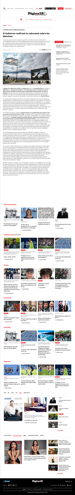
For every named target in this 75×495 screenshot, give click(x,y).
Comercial (67, 481)
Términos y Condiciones (47, 489)
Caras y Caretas (7, 435)
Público (42, 435)
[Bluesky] (13, 485)
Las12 (12, 392)
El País (26, 8)
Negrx (24, 435)
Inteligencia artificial (48, 19)
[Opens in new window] (63, 485)
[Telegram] (16, 485)
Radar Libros (27, 392)
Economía (31, 8)
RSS (71, 481)
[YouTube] (14, 485)
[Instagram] (10, 485)
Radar (20, 392)
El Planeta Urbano (17, 435)
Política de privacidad (37, 489)
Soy (16, 392)
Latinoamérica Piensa (33, 435)
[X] (11, 485)
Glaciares (31, 19)
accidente (37, 19)
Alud (41, 19)
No (8, 392)
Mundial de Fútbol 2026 (19, 8)
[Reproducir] (45, 8)
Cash (5, 392)
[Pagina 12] (37, 14)
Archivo (24, 489)
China (26, 19)
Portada (5, 25)
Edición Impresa (11, 8)
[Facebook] (8, 485)
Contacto (29, 489)
